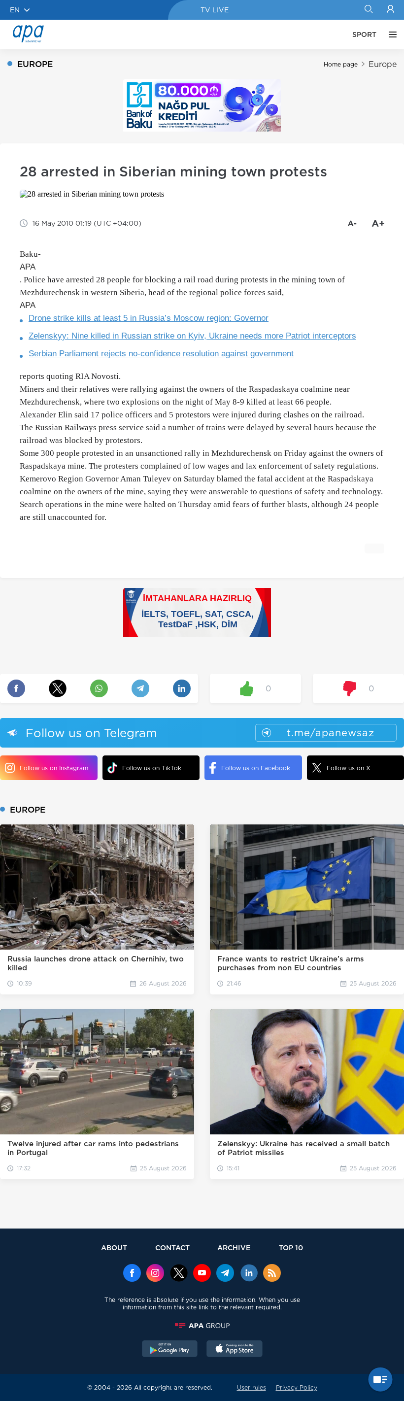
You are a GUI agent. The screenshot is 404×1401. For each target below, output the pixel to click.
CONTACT (172, 1247)
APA (27, 267)
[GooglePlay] (170, 1349)
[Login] (390, 10)
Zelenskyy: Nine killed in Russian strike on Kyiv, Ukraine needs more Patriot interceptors (192, 336)
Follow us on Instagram (54, 768)
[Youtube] (202, 1274)
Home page (341, 64)
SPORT (364, 34)
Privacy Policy (296, 1387)
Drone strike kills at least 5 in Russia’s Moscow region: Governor (149, 318)
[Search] (368, 10)
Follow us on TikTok (151, 768)
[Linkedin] (249, 1274)
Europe (383, 64)
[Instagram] (155, 1274)
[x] (179, 1274)
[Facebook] (132, 1274)
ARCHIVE (234, 1247)
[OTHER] (390, 34)
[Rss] (272, 1274)
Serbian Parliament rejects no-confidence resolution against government (161, 353)
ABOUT (114, 1247)
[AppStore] (234, 1349)
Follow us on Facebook (255, 768)
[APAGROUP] (202, 1325)
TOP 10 (291, 1247)
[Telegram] (225, 1274)
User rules (251, 1387)
